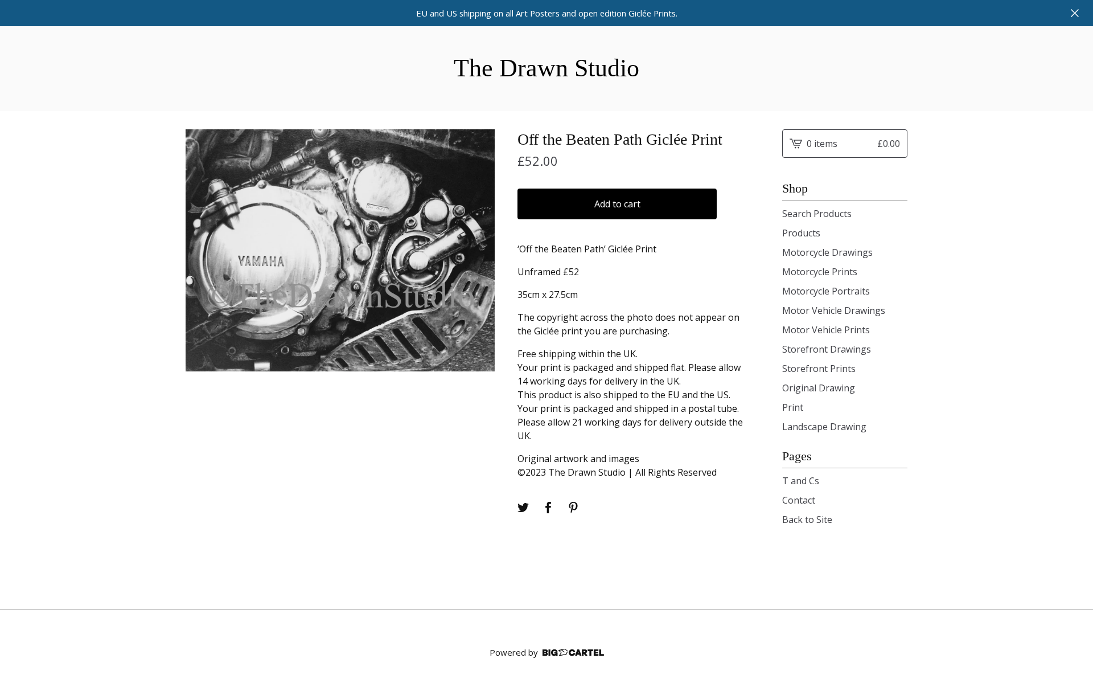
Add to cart (617, 204)
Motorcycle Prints (819, 271)
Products (801, 233)
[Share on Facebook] (548, 507)
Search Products (817, 213)
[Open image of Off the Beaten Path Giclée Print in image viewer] (340, 250)
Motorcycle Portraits (826, 291)
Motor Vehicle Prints (826, 330)
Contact (798, 500)
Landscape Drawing (824, 426)
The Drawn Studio (546, 68)
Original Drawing (818, 388)
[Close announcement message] (1075, 13)
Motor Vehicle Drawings (833, 310)
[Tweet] (523, 507)
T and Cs (800, 481)
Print (792, 407)
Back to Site (807, 519)
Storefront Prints (819, 368)
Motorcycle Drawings (827, 252)
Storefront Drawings (826, 349)
